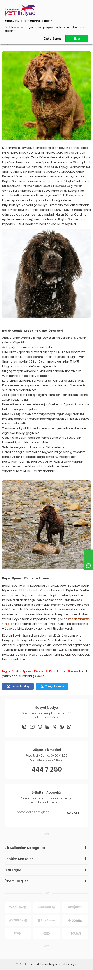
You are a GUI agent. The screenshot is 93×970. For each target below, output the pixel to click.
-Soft (21, 964)
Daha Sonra (52, 38)
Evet (77, 38)
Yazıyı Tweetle (54, 686)
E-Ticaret (33, 964)
